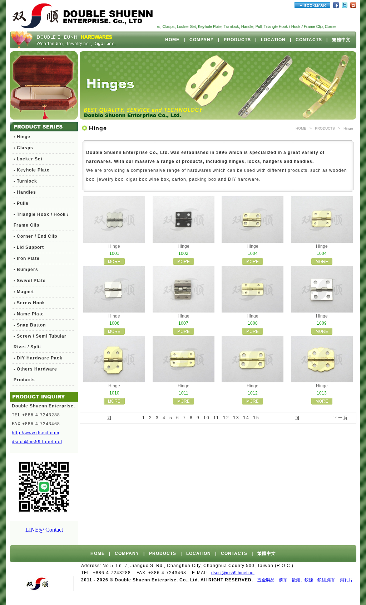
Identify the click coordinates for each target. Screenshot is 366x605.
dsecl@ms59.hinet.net (37, 441)
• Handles (25, 192)
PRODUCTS (237, 39)
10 (206, 417)
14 (246, 417)
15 (256, 417)
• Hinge (22, 136)
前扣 (283, 579)
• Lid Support (29, 247)
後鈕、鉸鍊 (302, 579)
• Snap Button (30, 325)
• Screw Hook (29, 302)
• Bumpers (26, 269)
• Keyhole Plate (32, 170)
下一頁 (340, 417)
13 (236, 417)
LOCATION (273, 39)
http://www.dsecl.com (35, 432)
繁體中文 (341, 39)
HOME (172, 39)
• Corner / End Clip (35, 236)
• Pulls (21, 203)
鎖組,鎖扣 (326, 579)
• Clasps (23, 147)
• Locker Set (28, 158)
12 (226, 417)
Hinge (348, 128)
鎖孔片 (346, 579)
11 (216, 417)
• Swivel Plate (30, 280)
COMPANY (201, 39)
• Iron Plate (27, 258)
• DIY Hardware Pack (38, 357)
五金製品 (265, 579)
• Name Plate (29, 313)
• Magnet (24, 291)
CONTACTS (309, 39)
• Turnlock (25, 181)
